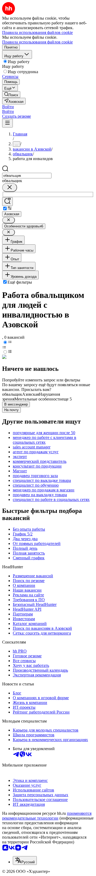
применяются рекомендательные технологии (46, 815)
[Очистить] (9, 187)
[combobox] (26, 175)
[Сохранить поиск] (7, 201)
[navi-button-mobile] (7, 123)
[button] (8, 106)
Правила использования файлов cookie (37, 42)
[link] (11, 94)
